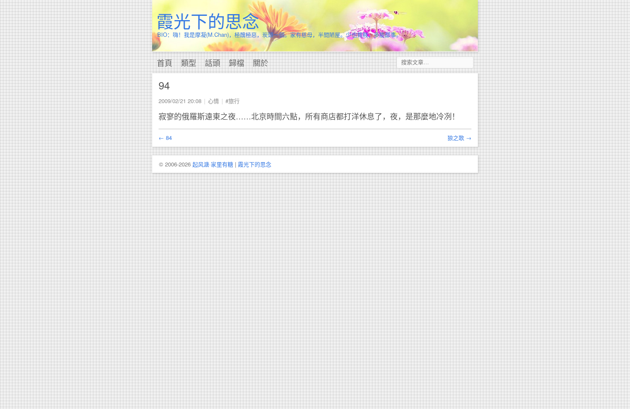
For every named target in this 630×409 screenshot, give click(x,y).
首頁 (164, 62)
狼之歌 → (459, 137)
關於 (260, 62)
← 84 (165, 137)
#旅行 (232, 101)
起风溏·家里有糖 (212, 164)
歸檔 (236, 62)
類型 (188, 62)
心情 (213, 101)
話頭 (212, 62)
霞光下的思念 (207, 20)
